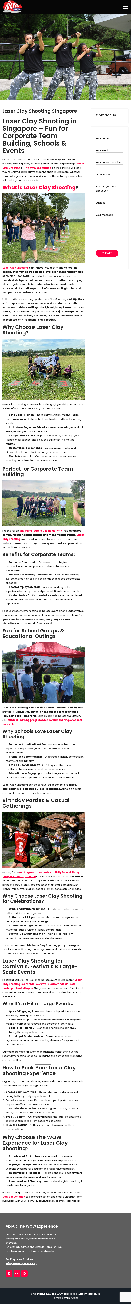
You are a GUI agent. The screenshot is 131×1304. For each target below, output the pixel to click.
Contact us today (13, 1196)
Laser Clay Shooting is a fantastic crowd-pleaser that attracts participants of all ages (42, 984)
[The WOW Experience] (12, 6)
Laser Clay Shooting (15, 267)
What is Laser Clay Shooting (39, 187)
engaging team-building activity (40, 530)
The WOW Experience (37, 167)
